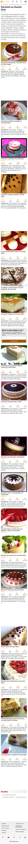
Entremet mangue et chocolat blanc (12, 314)
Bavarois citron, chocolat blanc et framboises (12, 493)
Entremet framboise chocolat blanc (12, 158)
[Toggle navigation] (25, 2)
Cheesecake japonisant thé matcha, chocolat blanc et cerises (12, 719)
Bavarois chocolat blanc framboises (12, 457)
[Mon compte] (16, 1)
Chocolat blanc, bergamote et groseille (13, 754)
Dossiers (4, 832)
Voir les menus (5, 828)
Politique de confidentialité (18, 826)
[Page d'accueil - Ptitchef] (1, 4)
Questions (4, 830)
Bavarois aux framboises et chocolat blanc (13, 681)
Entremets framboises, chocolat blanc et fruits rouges (13, 63)
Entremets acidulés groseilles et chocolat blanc (11, 121)
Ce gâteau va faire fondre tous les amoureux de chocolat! (12, 288)
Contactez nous (20, 823)
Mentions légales (20, 831)
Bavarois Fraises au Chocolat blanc (12, 590)
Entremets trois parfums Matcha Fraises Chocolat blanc (11, 366)
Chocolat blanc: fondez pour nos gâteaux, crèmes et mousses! (11, 529)
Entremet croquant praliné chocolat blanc (12, 195)
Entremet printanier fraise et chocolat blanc (13, 252)
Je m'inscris (14, 341)
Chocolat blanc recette (9, 795)
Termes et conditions (21, 829)
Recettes (4, 823)
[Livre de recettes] (12, 1)
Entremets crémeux (8, 797)
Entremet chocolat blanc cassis (11, 401)
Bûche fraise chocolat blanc (10, 646)
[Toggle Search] (21, 1)
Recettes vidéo (5, 825)
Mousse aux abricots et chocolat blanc (13, 555)
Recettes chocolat (21, 797)
